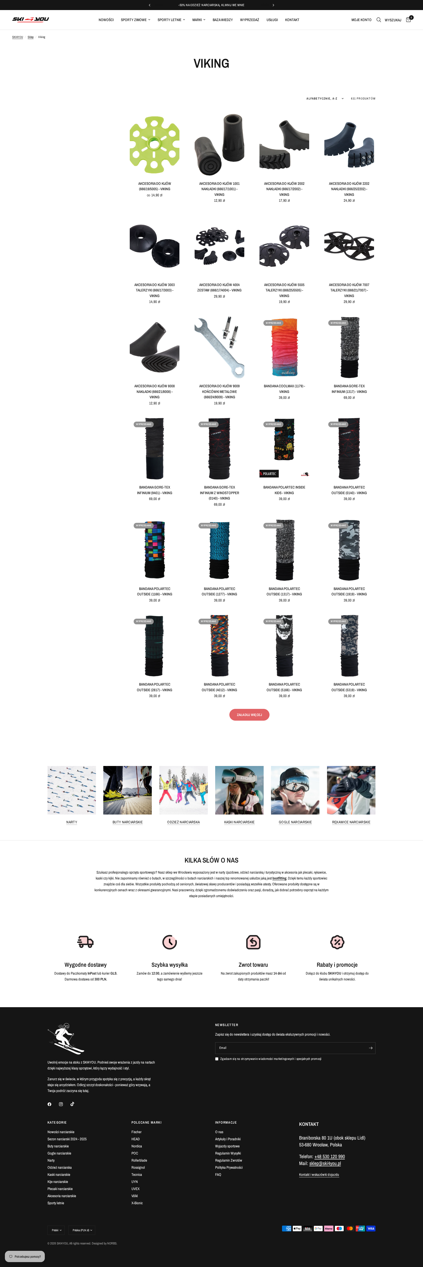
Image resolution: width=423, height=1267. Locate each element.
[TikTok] (75, 1104)
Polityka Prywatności (229, 1167)
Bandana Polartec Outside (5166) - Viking (284, 687)
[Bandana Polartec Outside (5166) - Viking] (284, 646)
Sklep (31, 37)
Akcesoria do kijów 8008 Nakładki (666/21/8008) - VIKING (154, 391)
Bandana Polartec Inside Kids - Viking (284, 490)
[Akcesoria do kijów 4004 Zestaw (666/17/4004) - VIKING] (219, 246)
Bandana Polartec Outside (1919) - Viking (349, 591)
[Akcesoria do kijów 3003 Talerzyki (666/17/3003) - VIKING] (154, 246)
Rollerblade (139, 1160)
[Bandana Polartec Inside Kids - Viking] (284, 449)
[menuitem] (106, 19)
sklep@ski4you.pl (325, 1163)
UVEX (135, 1188)
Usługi (272, 19)
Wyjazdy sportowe (227, 1146)
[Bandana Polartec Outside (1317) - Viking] (284, 550)
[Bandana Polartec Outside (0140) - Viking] (349, 449)
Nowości (106, 19)
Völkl (134, 1195)
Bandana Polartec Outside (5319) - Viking (349, 687)
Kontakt (292, 19)
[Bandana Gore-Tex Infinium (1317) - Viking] (349, 347)
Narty (71, 822)
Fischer (136, 1131)
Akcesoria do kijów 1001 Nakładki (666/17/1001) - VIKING (219, 189)
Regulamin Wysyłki (228, 1153)
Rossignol (138, 1167)
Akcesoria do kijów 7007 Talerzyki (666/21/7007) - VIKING (349, 290)
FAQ (218, 1174)
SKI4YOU (17, 37)
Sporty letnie (169, 19)
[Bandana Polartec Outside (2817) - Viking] (154, 646)
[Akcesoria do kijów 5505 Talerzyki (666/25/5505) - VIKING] (284, 246)
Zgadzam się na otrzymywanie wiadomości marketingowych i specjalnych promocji (271, 1059)
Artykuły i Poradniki (228, 1139)
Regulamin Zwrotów (228, 1160)
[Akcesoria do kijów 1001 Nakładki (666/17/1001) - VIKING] (219, 145)
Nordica (136, 1146)
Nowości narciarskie (60, 1131)
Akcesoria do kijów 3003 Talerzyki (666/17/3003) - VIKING (154, 290)
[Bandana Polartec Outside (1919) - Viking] (349, 550)
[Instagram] (64, 1104)
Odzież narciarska (183, 822)
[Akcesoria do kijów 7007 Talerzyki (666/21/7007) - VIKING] (349, 246)
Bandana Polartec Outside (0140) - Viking (349, 490)
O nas (219, 1131)
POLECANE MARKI (146, 1122)
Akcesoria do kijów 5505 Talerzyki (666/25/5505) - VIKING (284, 290)
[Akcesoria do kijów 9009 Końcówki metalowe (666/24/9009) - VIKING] (219, 347)
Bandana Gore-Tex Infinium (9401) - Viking (154, 490)
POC (134, 1153)
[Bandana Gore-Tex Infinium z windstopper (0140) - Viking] (219, 449)
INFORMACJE (226, 1122)
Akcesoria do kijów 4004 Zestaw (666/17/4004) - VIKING (219, 287)
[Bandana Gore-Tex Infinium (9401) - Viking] (154, 449)
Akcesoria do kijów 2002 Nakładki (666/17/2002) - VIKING (284, 189)
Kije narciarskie (57, 1181)
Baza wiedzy (223, 19)
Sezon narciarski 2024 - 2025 (67, 1139)
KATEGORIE (57, 1122)
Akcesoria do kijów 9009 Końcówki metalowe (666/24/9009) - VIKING (219, 391)
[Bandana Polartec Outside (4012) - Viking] (219, 646)
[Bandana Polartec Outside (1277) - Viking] (219, 550)
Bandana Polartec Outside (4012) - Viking (219, 687)
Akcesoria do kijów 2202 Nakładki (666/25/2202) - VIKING (349, 189)
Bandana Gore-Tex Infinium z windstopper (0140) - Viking (219, 493)
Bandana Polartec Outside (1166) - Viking (154, 591)
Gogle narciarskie (295, 822)
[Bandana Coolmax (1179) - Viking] (284, 347)
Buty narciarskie (128, 822)
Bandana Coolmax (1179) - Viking (284, 388)
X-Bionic (137, 1202)
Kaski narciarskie (239, 822)
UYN (134, 1181)
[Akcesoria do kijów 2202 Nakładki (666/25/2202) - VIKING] (349, 145)
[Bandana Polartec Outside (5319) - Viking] (349, 646)
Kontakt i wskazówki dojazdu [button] (319, 1174)
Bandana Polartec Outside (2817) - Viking (154, 687)
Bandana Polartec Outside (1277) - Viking (219, 591)
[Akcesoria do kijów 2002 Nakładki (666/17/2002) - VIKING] (284, 145)
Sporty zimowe (134, 19)
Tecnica (136, 1174)
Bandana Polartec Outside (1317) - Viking (284, 591)
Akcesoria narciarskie (61, 1195)
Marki (197, 19)
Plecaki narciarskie (60, 1188)
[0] (407, 20)
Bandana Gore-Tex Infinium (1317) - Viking (349, 388)
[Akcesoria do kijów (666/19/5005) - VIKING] (154, 145)
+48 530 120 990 (330, 1156)
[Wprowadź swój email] (371, 1048)
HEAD (135, 1139)
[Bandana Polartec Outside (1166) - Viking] (154, 550)
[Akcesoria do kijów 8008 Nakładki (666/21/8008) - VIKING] (154, 347)
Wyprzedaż (249, 19)
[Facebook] (52, 1104)
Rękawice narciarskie (351, 822)
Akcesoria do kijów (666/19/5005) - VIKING (154, 186)
